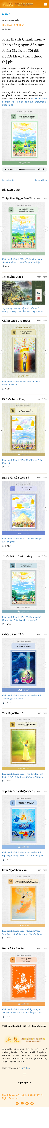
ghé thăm (26, 1068)
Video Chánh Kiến (10, 20)
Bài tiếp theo (40, 180)
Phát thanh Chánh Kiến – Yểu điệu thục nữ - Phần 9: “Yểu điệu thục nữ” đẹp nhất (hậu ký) (23, 775)
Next (45, 229)
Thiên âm (6, 29)
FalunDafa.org (39, 1026)
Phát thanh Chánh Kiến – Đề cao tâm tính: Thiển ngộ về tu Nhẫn (22, 697)
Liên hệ (26, 1026)
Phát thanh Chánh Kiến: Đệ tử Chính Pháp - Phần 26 (23, 462)
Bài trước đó (8, 180)
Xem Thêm (42, 198)
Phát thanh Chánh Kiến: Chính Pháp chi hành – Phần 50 (21, 383)
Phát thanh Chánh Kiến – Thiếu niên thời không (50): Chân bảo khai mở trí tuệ (21, 618)
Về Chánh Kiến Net (11, 1026)
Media (6, 14)
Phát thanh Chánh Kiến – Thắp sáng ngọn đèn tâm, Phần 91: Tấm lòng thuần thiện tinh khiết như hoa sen (23, 261)
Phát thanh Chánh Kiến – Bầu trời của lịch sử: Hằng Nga (22, 540)
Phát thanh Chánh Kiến (13, 25)
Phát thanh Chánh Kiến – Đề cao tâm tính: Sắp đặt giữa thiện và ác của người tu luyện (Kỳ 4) (22, 854)
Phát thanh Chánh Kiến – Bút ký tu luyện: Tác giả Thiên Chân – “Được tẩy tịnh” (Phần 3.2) (22, 1011)
